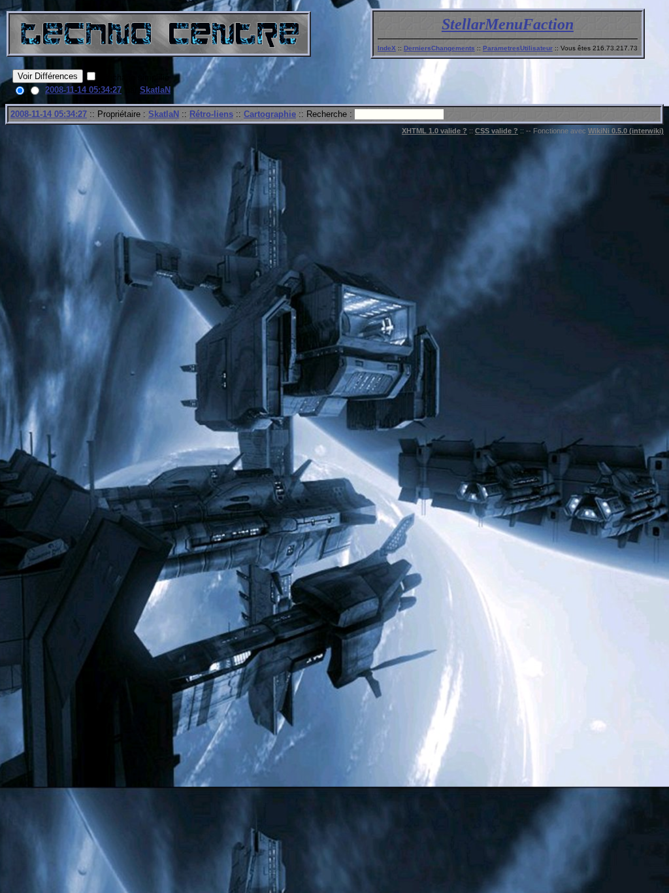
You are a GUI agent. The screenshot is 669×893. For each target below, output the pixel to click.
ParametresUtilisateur (518, 48)
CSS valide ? (496, 131)
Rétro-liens (211, 114)
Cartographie (270, 114)
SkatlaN (155, 90)
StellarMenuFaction (508, 24)
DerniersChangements (439, 48)
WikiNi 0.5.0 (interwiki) (626, 131)
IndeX (387, 48)
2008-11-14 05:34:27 (83, 90)
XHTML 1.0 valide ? (434, 131)
